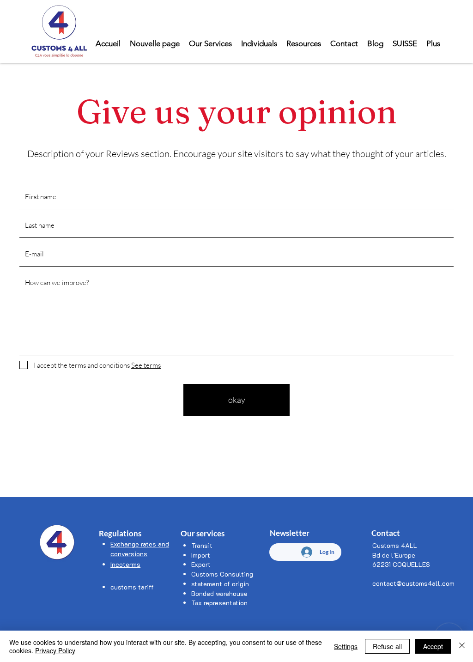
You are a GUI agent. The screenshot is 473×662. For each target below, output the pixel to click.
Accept (433, 646)
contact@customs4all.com (413, 583)
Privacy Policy (55, 650)
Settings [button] (346, 646)
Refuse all (387, 646)
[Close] (461, 646)
